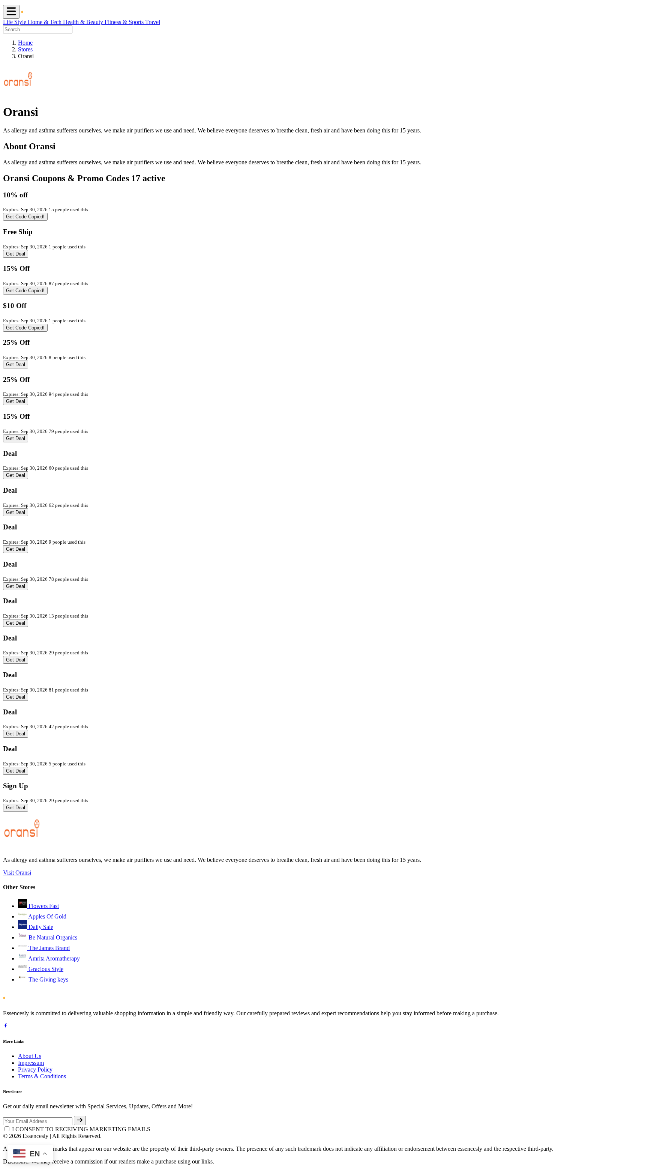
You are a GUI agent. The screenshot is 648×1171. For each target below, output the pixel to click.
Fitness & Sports (125, 22)
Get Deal (15, 254)
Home (25, 42)
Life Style (15, 22)
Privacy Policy (35, 1069)
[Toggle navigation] (11, 12)
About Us (29, 1056)
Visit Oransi (17, 872)
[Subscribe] (80, 1120)
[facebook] (5, 1026)
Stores (25, 49)
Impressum (31, 1063)
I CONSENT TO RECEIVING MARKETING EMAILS (81, 1129)
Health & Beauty (84, 22)
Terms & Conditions (42, 1076)
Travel (152, 22)
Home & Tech (45, 22)
